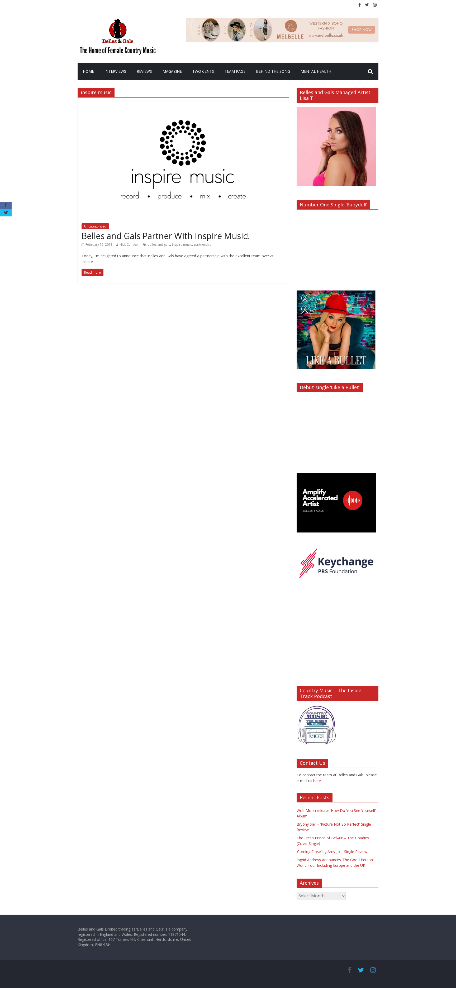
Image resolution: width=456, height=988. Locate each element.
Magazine (172, 71)
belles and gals (159, 244)
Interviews (115, 71)
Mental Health (316, 71)
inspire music (182, 244)
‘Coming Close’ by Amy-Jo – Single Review (332, 851)
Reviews (144, 71)
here (317, 780)
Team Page (235, 71)
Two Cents (203, 71)
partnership (203, 244)
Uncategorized (95, 226)
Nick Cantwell (129, 244)
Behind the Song (273, 71)
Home (88, 71)
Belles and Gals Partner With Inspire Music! (165, 235)
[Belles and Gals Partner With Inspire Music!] (183, 105)
